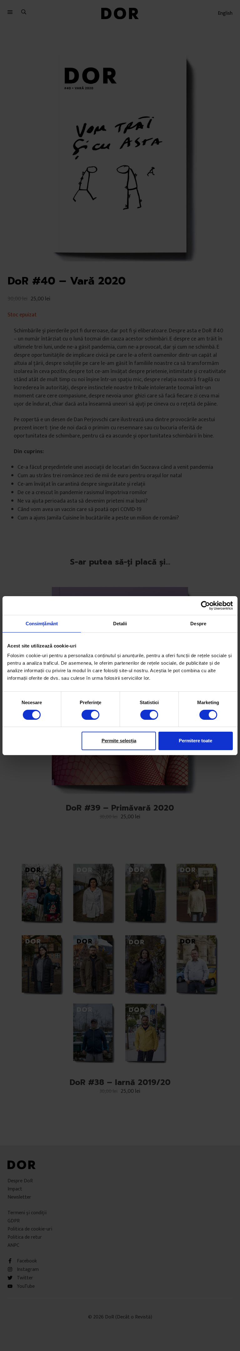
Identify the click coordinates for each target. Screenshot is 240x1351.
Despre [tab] (198, 623)
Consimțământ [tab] (42, 623)
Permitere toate (195, 740)
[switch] (90, 715)
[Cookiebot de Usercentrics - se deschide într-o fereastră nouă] (205, 605)
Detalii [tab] (120, 623)
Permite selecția (119, 740)
